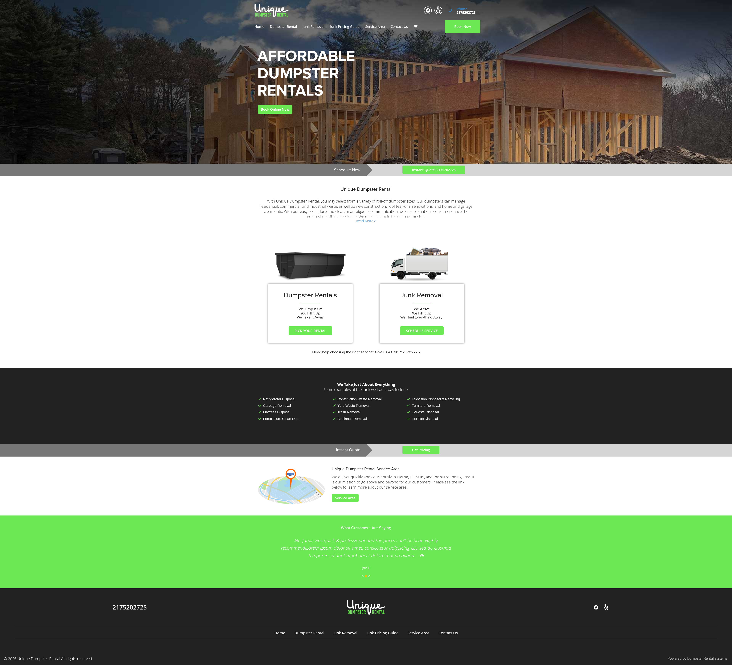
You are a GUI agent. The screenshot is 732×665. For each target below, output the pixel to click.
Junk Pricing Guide (345, 26)
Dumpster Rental (283, 26)
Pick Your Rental (310, 330)
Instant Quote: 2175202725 (434, 169)
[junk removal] (422, 265)
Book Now (462, 26)
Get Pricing (421, 450)
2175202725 (129, 607)
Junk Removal (313, 26)
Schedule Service (422, 330)
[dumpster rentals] (310, 265)
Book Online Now (275, 109)
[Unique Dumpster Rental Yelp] (438, 10)
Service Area (375, 26)
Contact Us (399, 26)
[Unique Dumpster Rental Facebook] (428, 10)
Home (259, 26)
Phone (462, 9)
